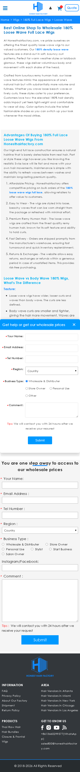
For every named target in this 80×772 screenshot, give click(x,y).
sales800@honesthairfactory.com (59, 746)
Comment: (16, 405)
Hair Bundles (10, 732)
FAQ (5, 691)
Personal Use (61, 388)
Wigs (5, 741)
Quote (72, 8)
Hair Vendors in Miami (56, 695)
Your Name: (15, 336)
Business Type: (14, 381)
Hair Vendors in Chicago (57, 705)
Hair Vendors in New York (58, 700)
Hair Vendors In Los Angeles (59, 710)
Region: (18, 369)
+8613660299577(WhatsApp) (58, 736)
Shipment (8, 705)
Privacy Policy (11, 695)
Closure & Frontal (13, 736)
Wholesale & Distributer (44, 381)
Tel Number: (15, 358)
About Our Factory (14, 700)
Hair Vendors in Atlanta (57, 691)
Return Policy (11, 710)
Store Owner (37, 388)
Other (32, 395)
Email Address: (13, 347)
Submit (40, 639)
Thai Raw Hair (11, 727)
